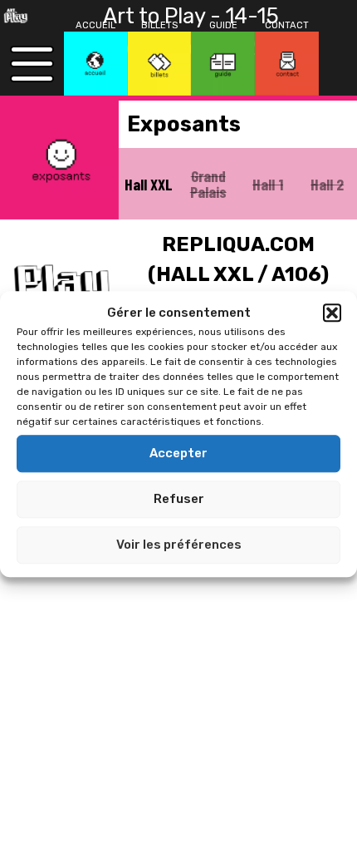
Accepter (178, 453)
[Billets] (160, 64)
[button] (332, 313)
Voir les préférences (179, 544)
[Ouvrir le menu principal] (32, 64)
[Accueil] (96, 64)
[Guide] (223, 64)
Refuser (179, 498)
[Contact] (287, 64)
